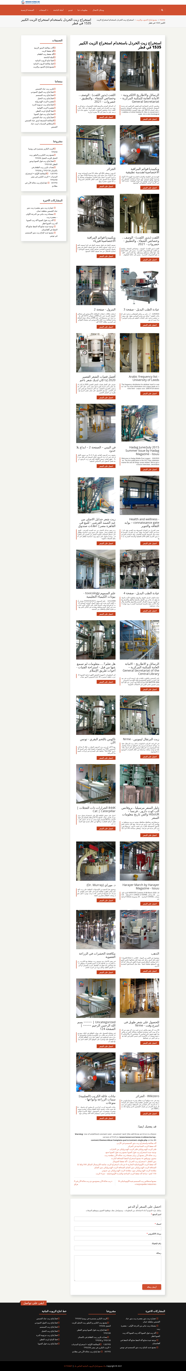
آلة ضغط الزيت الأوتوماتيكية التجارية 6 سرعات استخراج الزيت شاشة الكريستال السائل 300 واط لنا (116, 1164)
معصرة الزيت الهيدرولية (44, 101)
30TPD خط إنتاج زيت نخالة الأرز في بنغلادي (91, 1351)
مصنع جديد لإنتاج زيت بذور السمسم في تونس (138, 1347)
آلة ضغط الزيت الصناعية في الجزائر (142, 1146)
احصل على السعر (150, 119)
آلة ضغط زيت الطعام (45, 54)
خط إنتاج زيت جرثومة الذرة (43, 104)
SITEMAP (68, 1366)
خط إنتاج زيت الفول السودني (42, 92)
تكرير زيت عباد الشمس (44, 88)
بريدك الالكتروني (154, 1233)
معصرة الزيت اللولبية (45, 107)
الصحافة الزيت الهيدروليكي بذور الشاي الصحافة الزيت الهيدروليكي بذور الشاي (125, 1167)
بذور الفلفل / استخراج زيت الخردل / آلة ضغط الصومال (134, 1161)
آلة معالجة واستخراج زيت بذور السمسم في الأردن (136, 1143)
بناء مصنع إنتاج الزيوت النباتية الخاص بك (90, 1366)
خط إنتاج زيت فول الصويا (44, 114)
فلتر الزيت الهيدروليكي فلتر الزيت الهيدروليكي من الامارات (133, 1149)
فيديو (70, 10)
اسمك (158, 1224)
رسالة (158, 1253)
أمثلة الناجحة (58, 10)
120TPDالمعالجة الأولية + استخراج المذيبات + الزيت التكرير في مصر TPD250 (41, 176)
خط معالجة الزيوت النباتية (43, 63)
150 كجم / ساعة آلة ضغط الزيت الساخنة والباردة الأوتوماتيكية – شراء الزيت (126, 1173)
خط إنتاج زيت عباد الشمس (43, 117)
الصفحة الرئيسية (27, 10)
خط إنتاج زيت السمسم (45, 95)
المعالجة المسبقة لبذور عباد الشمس (39, 120)
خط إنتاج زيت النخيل (46, 98)
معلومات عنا (82, 10)
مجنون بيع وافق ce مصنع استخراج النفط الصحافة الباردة (133, 1158)
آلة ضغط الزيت (48, 51)
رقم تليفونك (156, 1243)
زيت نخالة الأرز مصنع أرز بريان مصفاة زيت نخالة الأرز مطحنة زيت (130, 1155)
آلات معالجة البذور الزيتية (44, 47)
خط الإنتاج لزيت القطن (45, 111)
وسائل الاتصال (98, 10)
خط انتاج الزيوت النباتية (44, 60)
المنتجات (42, 10)
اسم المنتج (156, 1214)
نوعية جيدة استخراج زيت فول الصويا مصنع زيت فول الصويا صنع (131, 1152)
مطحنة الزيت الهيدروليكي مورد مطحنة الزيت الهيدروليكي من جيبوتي (129, 1170)
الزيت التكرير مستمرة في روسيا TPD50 (91, 1318)
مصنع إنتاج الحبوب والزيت (43, 66)
